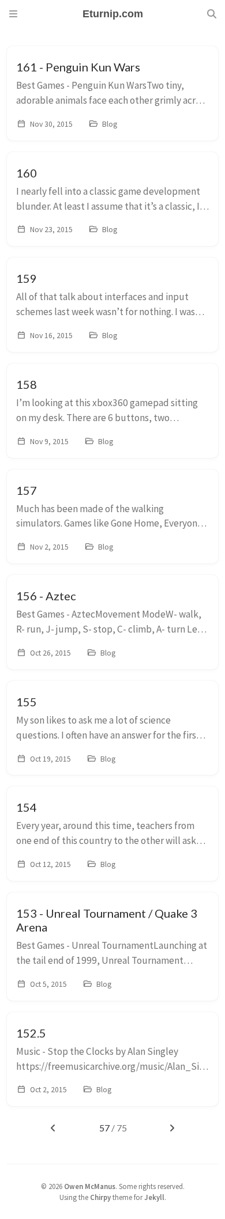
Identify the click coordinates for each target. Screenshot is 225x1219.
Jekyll (154, 1197)
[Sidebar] (13, 14)
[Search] (211, 14)
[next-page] (172, 1128)
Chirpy (100, 1197)
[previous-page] (53, 1128)
